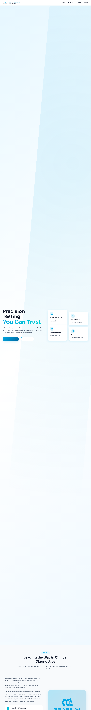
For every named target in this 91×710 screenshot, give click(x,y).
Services (78, 2)
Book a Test (27, 339)
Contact (86, 2)
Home (63, 2)
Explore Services (11, 339)
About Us (70, 2)
